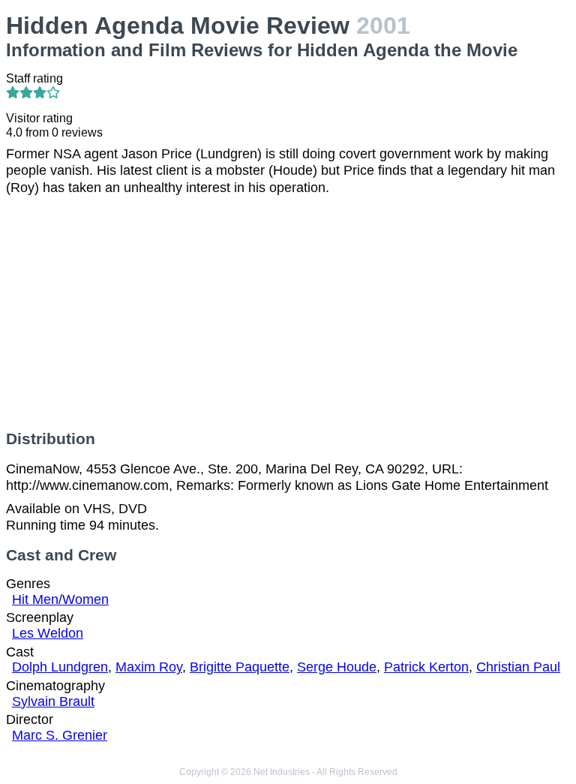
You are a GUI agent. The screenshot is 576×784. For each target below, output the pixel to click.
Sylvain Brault (53, 701)
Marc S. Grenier (59, 735)
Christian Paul (518, 666)
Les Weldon (47, 633)
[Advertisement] (288, 313)
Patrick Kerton (426, 666)
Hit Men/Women (60, 599)
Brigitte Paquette (240, 666)
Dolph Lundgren (60, 666)
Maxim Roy (149, 666)
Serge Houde (336, 666)
